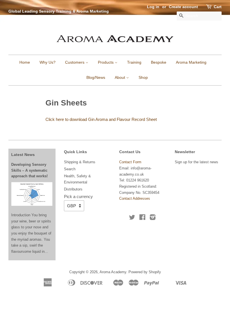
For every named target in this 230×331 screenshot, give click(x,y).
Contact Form (130, 162)
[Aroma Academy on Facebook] (142, 218)
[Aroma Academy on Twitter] (132, 218)
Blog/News (95, 77)
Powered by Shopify (144, 272)
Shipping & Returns (79, 162)
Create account (183, 6)
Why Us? (48, 62)
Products (106, 62)
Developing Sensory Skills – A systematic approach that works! (29, 170)
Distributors (73, 189)
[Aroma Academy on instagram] (153, 218)
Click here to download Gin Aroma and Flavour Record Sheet (101, 119)
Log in (153, 6)
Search (69, 169)
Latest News (23, 154)
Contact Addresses (134, 198)
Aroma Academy (113, 272)
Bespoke (158, 62)
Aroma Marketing (191, 62)
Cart (218, 6)
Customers (75, 62)
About (120, 77)
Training (134, 62)
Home (24, 62)
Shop (143, 77)
